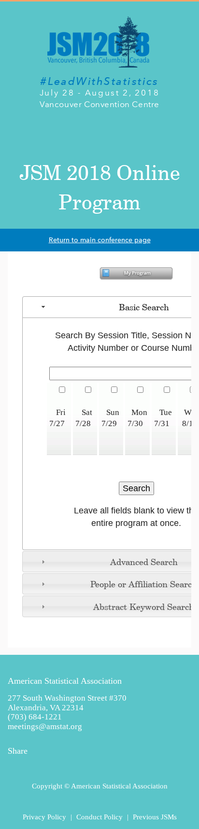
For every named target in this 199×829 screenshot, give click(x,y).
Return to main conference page (100, 240)
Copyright (47, 786)
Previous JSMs (155, 817)
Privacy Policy (44, 817)
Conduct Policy (99, 817)
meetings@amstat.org (45, 726)
